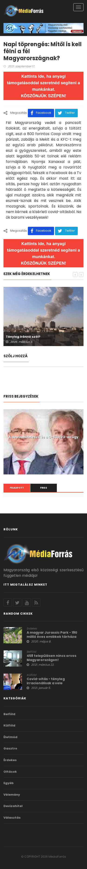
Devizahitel (13, 806)
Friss (43, 488)
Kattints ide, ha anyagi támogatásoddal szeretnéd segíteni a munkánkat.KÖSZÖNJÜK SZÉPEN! (43, 86)
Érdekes (32, 628)
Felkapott (17, 488)
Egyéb (8, 783)
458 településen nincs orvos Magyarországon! (51, 658)
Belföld (31, 652)
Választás (12, 818)
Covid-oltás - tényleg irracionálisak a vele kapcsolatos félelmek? (47, 683)
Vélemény (11, 795)
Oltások (10, 772)
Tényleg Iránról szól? (23, 336)
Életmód (10, 737)
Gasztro (10, 748)
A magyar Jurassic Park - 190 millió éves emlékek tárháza (52, 634)
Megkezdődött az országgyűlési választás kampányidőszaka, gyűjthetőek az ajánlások (43, 441)
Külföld (31, 675)
